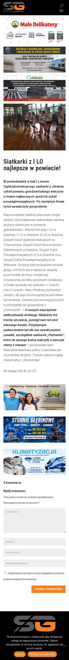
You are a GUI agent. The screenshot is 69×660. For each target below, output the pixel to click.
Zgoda (20, 654)
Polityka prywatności (42, 654)
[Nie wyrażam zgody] (64, 646)
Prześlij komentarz (48, 589)
